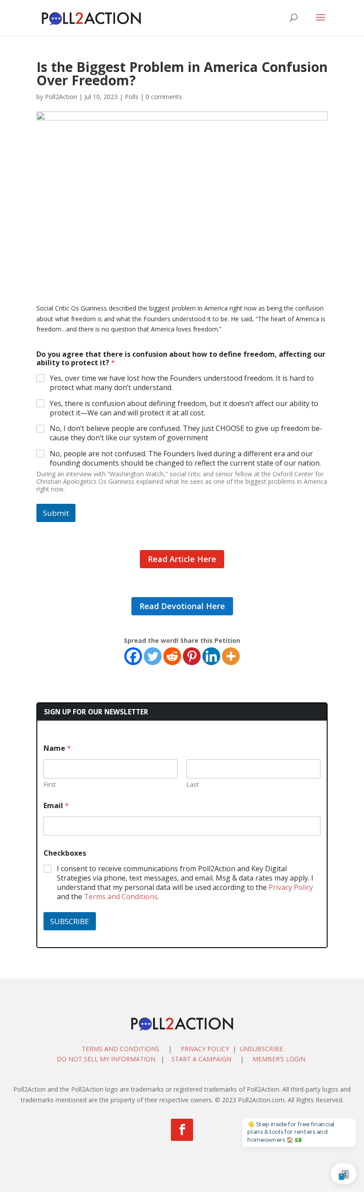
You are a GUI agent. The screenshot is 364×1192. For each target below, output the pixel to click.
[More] (231, 656)
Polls (131, 96)
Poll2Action (61, 96)
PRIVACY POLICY (205, 1048)
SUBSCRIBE (69, 921)
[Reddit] (172, 656)
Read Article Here (182, 559)
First (50, 784)
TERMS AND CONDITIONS (120, 1048)
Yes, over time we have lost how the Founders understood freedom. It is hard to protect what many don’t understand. (182, 383)
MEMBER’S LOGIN (280, 1059)
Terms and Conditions (121, 896)
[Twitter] (153, 656)
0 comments (164, 96)
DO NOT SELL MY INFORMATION (106, 1059)
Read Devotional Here (182, 606)
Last (192, 784)
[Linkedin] (211, 656)
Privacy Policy (291, 887)
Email (56, 805)
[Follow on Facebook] (182, 1130)
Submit (56, 513)
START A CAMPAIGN (201, 1059)
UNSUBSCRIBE (261, 1048)
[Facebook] (133, 656)
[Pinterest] (192, 656)
